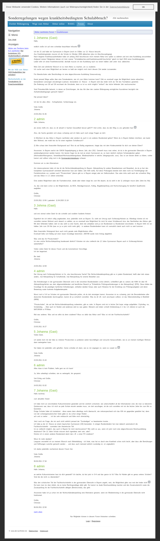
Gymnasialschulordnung (70, 158)
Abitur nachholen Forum (44, 32)
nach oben (38, 512)
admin (41, 119)
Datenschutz (33, 531)
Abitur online (58, 24)
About (90, 24)
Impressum (44, 531)
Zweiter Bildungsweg (19, 24)
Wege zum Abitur (40, 24)
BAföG (71, 24)
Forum (81, 24)
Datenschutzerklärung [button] (119, 7)
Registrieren (96, 521)
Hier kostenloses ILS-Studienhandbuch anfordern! (18, 53)
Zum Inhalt (12, 40)
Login (88, 521)
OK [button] (143, 7)
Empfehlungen (62, 32)
